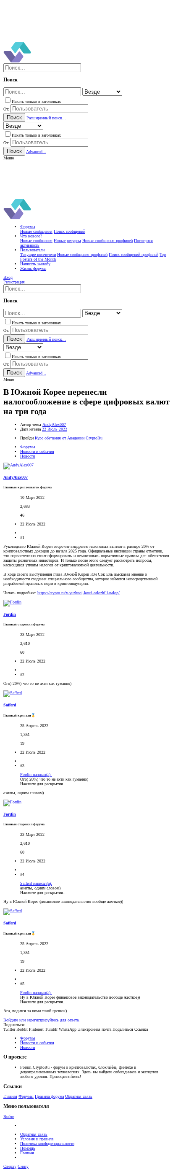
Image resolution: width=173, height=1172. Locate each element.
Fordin (9, 614)
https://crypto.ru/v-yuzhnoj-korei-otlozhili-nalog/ (78, 592)
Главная (10, 1096)
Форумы (26, 1096)
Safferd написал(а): (36, 883)
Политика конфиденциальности (47, 1143)
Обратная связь (78, 1096)
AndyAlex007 (54, 424)
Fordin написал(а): (36, 774)
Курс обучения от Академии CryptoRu (68, 438)
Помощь (27, 1148)
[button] (8, 158)
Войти (8, 1116)
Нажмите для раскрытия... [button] (43, 783)
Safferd (9, 705)
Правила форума (49, 1096)
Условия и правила (36, 1139)
